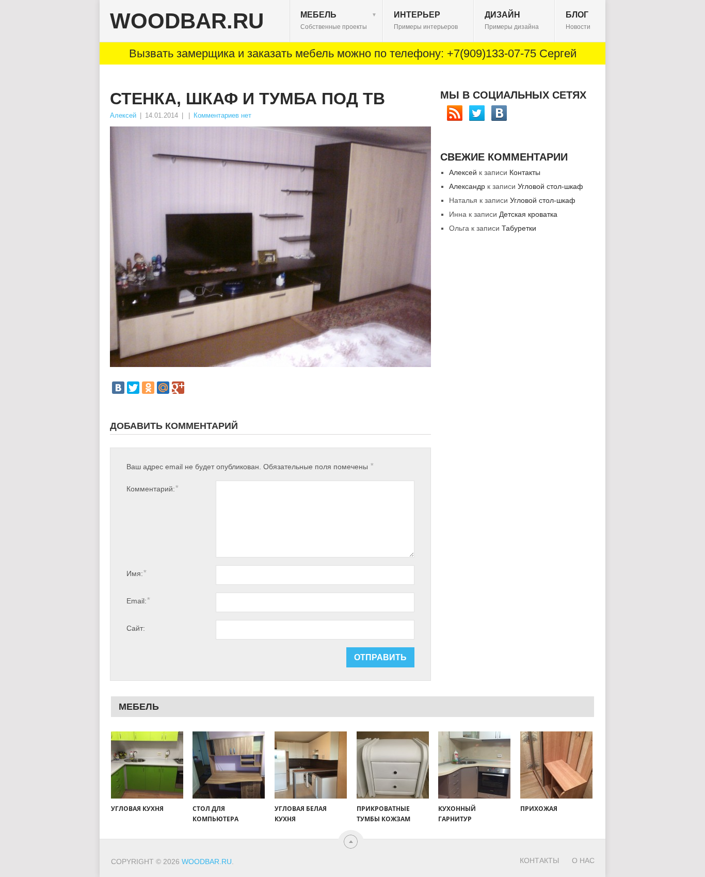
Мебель (338, 20)
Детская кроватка (528, 214)
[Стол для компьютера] (229, 765)
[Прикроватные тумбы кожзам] (393, 765)
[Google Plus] (178, 387)
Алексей (123, 115)
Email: (138, 600)
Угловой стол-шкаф (550, 186)
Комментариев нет (222, 115)
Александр (467, 186)
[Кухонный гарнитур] (474, 765)
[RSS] (454, 113)
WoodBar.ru (187, 21)
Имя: (136, 573)
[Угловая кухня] (147, 765)
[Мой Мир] (163, 387)
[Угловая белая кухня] (311, 765)
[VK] (499, 113)
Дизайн (512, 20)
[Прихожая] (556, 765)
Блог (578, 20)
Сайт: (135, 628)
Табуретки (519, 228)
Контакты (524, 172)
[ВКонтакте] (118, 387)
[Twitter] (133, 387)
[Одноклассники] (148, 387)
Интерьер (426, 20)
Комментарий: (152, 488)
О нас (583, 860)
